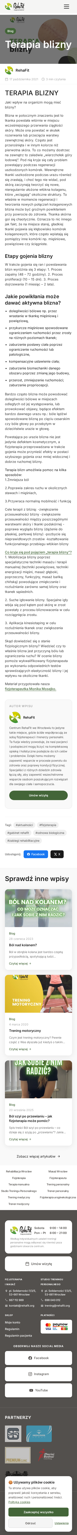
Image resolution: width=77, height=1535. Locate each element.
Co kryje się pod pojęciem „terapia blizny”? (38, 552)
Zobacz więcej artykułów (36, 1156)
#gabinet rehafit (18, 832)
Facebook (38, 854)
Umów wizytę (38, 795)
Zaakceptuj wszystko (39, 1512)
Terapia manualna (18, 1184)
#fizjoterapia (47, 825)
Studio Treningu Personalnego (19, 1191)
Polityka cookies (19, 1502)
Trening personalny (58, 1184)
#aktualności (24, 825)
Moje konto (12, 1322)
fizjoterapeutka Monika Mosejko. (30, 689)
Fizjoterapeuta (57, 1178)
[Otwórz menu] (66, 6)
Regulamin (12, 1329)
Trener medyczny (18, 1204)
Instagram (41, 1374)
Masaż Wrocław (57, 1171)
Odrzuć (30, 1523)
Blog (10, 31)
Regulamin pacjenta (18, 1335)
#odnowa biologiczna (50, 832)
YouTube (41, 1390)
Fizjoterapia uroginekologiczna (58, 1197)
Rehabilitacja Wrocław (19, 1171)
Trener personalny (58, 1191)
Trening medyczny (19, 1197)
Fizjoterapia (19, 1178)
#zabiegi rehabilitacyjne (23, 840)
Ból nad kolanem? (23, 945)
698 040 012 (52, 1300)
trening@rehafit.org (57, 1305)
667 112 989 (16, 1300)
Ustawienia (62, 1523)
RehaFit (29, 717)
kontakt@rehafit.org (21, 1305)
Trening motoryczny (25, 1031)
